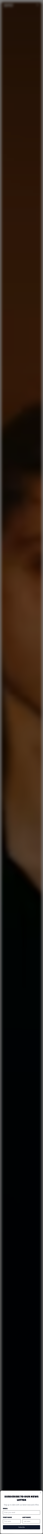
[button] (40, 1492)
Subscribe (21, 1527)
